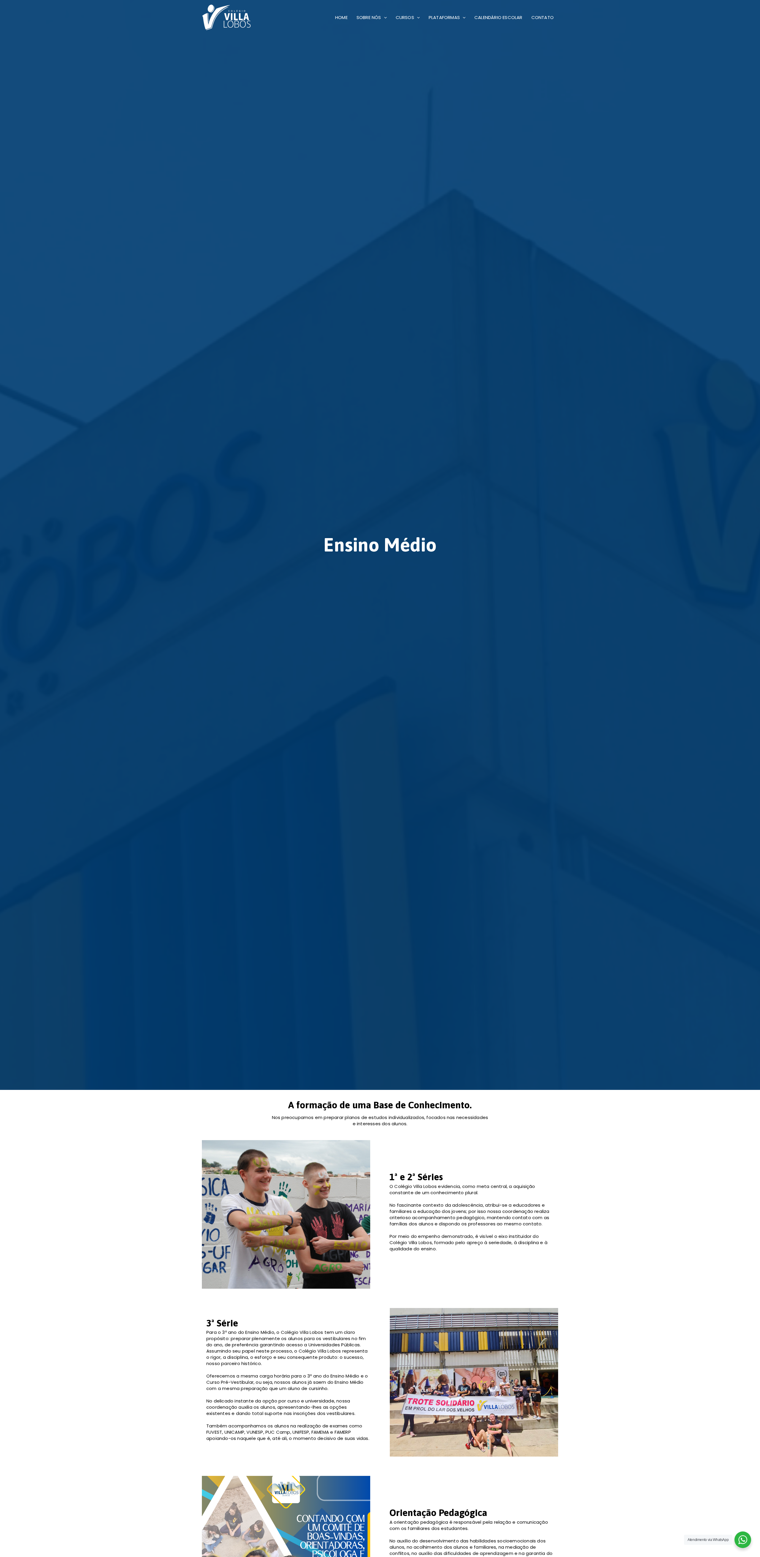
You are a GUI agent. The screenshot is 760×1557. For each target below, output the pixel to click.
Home (341, 17)
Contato (542, 17)
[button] (384, 17)
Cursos (405, 17)
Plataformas (444, 17)
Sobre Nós (369, 17)
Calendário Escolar (498, 17)
